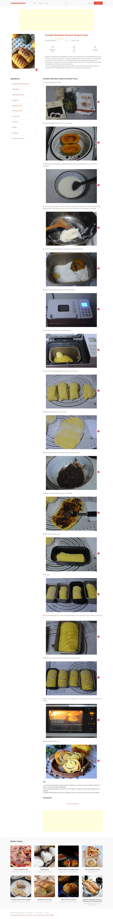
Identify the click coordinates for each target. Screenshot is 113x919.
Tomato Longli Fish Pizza (20, 869)
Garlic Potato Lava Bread (68, 899)
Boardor (47, 915)
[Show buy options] (36, 89)
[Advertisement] (56, 20)
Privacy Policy (29, 912)
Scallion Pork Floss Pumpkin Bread (68, 869)
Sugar (16, 133)
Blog (46, 3)
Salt (15, 127)
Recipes (41, 3)
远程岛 (52, 915)
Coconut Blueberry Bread (92, 869)
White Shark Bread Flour (22, 84)
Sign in (90, 3)
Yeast (16, 121)
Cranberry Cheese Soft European (21, 899)
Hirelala (42, 915)
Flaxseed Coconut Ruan (45, 899)
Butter (17, 100)
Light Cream (18, 110)
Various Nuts (19, 138)
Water (17, 89)
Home (34, 3)
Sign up (98, 3)
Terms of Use (38, 912)
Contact (47, 912)
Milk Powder (18, 105)
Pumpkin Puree (19, 95)
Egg (18, 116)
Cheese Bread (45, 869)
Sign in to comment (72, 803)
